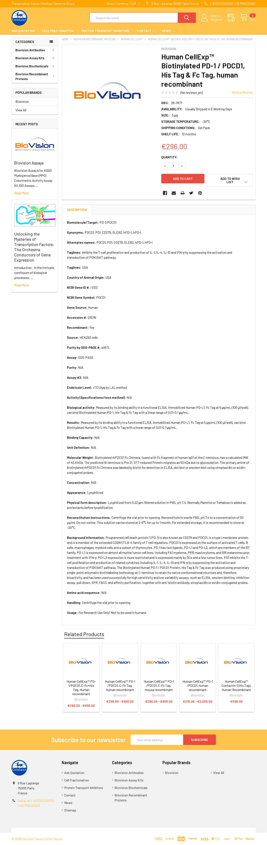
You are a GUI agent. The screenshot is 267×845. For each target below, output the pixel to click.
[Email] (174, 193)
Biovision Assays (29, 162)
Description (77, 210)
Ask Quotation (23, 31)
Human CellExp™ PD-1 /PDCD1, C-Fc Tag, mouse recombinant (159, 685)
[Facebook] (165, 193)
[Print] (182, 193)
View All (20, 110)
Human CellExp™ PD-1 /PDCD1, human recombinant (198, 685)
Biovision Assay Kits (29, 58)
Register (217, 19)
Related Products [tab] (84, 634)
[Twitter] (191, 193)
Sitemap (70, 810)
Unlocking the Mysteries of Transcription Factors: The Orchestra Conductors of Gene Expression (34, 246)
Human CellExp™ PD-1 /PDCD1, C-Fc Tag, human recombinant (120, 685)
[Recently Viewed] (234, 17)
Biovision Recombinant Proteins (31, 76)
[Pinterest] (200, 193)
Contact (144, 31)
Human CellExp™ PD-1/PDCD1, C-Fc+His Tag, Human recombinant (81, 687)
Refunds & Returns (164, 830)
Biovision (22, 101)
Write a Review (242, 92)
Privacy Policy (225, 830)
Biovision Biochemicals (31, 66)
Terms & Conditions (42, 830)
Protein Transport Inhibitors (105, 31)
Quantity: (169, 157)
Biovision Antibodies (30, 50)
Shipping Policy (103, 830)
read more (21, 193)
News (166, 31)
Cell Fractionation (58, 31)
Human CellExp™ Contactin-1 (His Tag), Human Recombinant (236, 685)
